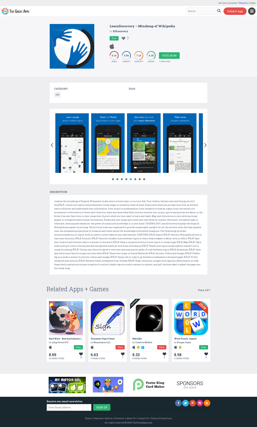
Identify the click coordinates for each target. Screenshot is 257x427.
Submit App (235, 11)
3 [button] (121, 179)
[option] (72, 143)
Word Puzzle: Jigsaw (185, 338)
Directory (119, 418)
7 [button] (139, 179)
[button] (52, 144)
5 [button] (130, 179)
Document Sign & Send (103, 338)
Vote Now (169, 55)
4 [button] (126, 179)
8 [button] (144, 179)
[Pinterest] (192, 403)
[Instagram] (199, 403)
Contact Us (143, 418)
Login (252, 2)
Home (88, 418)
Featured (98, 418)
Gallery (109, 418)
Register (243, 2)
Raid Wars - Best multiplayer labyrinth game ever (75, 338)
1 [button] (112, 179)
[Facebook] (178, 403)
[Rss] (207, 403)
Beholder (137, 338)
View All (203, 290)
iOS (57, 94)
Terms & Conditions (161, 418)
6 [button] (135, 179)
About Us (131, 418)
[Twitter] (185, 403)
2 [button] (117, 179)
